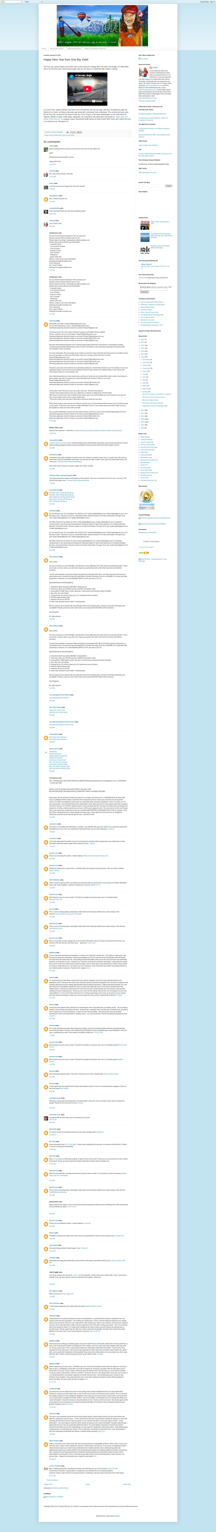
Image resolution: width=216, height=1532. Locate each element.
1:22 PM (52, 888)
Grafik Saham (63, 1088)
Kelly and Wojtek (146, 455)
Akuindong (53, 752)
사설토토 (111, 829)
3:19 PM (52, 859)
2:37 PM (52, 1265)
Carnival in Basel (146, 310)
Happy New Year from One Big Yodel (154, 406)
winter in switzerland (68, 135)
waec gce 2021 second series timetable (68, 914)
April (144, 383)
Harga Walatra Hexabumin (58, 756)
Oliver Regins (54, 1441)
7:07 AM (52, 1180)
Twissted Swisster (146, 439)
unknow (52, 1025)
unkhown (52, 1258)
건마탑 (55, 1159)
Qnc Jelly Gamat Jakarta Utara (59, 766)
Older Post (126, 1484)
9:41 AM (52, 1239)
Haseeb (52, 1071)
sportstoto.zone (54, 1115)
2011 (143, 413)
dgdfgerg (52, 952)
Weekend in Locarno (147, 320)
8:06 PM (52, 226)
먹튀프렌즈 (69, 1404)
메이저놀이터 (53, 1291)
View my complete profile (147, 101)
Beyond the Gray (146, 457)
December (146, 359)
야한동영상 (100, 1132)
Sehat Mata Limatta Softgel (58, 764)
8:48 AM (52, 1122)
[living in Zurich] (144, 553)
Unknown (52, 321)
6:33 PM (52, 619)
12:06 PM (52, 1459)
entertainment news (56, 928)
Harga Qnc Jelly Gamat (57, 710)
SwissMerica (53, 196)
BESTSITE (52, 1129)
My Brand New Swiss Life (149, 473)
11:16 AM (52, 1407)
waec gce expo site (55, 899)
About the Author (56, 48)
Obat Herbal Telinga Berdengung (60, 499)
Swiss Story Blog (146, 470)
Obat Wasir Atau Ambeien (57, 737)
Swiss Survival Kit (74, 48)
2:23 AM (52, 448)
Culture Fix (144, 465)
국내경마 (80, 1103)
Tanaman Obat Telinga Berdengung (70, 462)
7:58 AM (52, 1284)
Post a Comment (52, 1480)
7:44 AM (52, 483)
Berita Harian (54, 749)
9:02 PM (52, 550)
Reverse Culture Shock (150, 400)
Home (44, 48)
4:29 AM (52, 1214)
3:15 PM (52, 917)
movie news (91, 943)
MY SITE (52, 1141)
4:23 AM (52, 715)
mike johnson (54, 557)
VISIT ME (52, 1156)
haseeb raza (53, 853)
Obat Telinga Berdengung (58, 501)
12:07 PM (52, 214)
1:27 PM (52, 1019)
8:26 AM (52, 1195)
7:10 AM (52, 846)
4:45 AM (52, 201)
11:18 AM (52, 1476)
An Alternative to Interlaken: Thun (151, 325)
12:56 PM (52, 433)
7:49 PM (52, 189)
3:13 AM (52, 469)
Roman (51, 1005)
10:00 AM (52, 1135)
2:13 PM (52, 902)
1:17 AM (52, 270)
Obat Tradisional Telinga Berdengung (62, 497)
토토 (86, 1379)
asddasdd (52, 1389)
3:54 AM (52, 727)
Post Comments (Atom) (60, 1488)
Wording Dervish (146, 475)
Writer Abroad (146, 264)
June (144, 377)
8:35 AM (52, 1091)
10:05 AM (52, 1149)
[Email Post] (67, 132)
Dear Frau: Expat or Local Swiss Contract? (156, 394)
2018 (143, 342)
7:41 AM (52, 1309)
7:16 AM (52, 1296)
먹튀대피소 (101, 1431)
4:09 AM (52, 742)
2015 (143, 351)
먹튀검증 (119, 995)
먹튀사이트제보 (95, 1331)
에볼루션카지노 (96, 885)
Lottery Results (113, 1469)
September (146, 368)
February (146, 389)
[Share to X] (76, 132)
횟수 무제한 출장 (70, 1144)
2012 (143, 410)
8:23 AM (52, 701)
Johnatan (52, 1316)
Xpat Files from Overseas (149, 447)
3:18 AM (52, 1108)
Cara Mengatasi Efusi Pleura (59, 695)
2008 (143, 422)
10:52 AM (52, 421)
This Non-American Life (148, 480)
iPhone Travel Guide (147, 445)
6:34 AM (52, 1334)
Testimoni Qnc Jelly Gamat (58, 712)
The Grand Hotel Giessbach (149, 322)
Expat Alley (144, 452)
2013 (143, 357)
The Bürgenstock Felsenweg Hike (151, 315)
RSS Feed (144, 59)
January (145, 392)
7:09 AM (52, 832)
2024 (143, 339)
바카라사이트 (98, 1032)
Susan (51, 146)
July (144, 374)
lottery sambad (54, 870)
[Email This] (71, 132)
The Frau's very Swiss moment (152, 403)
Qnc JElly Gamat (55, 707)
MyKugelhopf (145, 462)
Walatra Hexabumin (56, 758)
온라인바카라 (72, 1207)
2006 (143, 428)
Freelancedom (145, 468)
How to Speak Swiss (147, 317)
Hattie (51, 183)
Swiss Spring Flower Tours (149, 312)
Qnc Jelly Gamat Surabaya (58, 762)
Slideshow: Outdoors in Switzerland (152, 304)
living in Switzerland (55, 135)
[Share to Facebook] (78, 132)
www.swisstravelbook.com (147, 90)
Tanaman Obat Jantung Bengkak (60, 443)
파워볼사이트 (119, 1236)
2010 (143, 416)
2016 (143, 348)
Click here (142, 278)
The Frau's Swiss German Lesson (153, 397)
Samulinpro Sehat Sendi (57, 760)
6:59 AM (52, 1357)
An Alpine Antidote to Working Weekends (152, 114)
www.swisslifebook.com (154, 85)
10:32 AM (52, 1251)
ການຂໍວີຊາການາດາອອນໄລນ (58, 1192)
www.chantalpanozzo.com (147, 98)
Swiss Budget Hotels (147, 307)
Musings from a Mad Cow (149, 460)
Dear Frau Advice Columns (95, 48)
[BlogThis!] (73, 132)
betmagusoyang (55, 1098)
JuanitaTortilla (54, 208)
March (145, 386)
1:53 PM (52, 1434)
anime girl (87, 1223)
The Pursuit (144, 478)
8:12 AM (52, 1077)
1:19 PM (52, 873)
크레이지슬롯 (77, 1275)
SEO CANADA (54, 880)
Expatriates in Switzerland (147, 532)
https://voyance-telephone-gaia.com (96, 856)
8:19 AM (52, 1226)
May (144, 380)
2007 (143, 425)
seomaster (53, 824)
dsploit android (80, 430)
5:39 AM (52, 771)
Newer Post (48, 1484)
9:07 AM (52, 971)
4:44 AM (52, 817)
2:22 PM (52, 1064)
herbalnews (53, 455)
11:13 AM (52, 164)
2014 (143, 354)
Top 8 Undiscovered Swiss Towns (151, 302)
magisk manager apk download (111, 430)
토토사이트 (53, 1119)
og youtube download (92, 430)
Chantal (52, 171)
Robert (51, 977)
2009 (143, 419)
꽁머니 (88, 968)
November (146, 362)
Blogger (117, 1516)
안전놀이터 (84, 1248)
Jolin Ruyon (53, 1245)
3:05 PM (52, 946)
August (145, 371)
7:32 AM (52, 1035)
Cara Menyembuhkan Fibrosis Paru (61, 722)
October (145, 365)
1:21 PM (52, 998)
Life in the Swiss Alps (147, 450)
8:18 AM (52, 1050)
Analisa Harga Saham (111, 1074)
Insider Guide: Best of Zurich (148, 145)
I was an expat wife (146, 442)
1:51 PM (52, 931)
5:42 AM (52, 504)
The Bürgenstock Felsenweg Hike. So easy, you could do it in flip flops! (161, 235)
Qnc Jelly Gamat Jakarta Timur (59, 768)
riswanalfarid (53, 440)
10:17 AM (52, 1382)
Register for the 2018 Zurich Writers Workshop (160, 247)
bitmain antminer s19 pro (93, 1306)
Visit (146, 547)
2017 (143, 345)
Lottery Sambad (55, 1466)
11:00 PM (52, 177)
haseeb (51, 909)
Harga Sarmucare (55, 754)
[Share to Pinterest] (81, 132)
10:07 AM (52, 1164)
